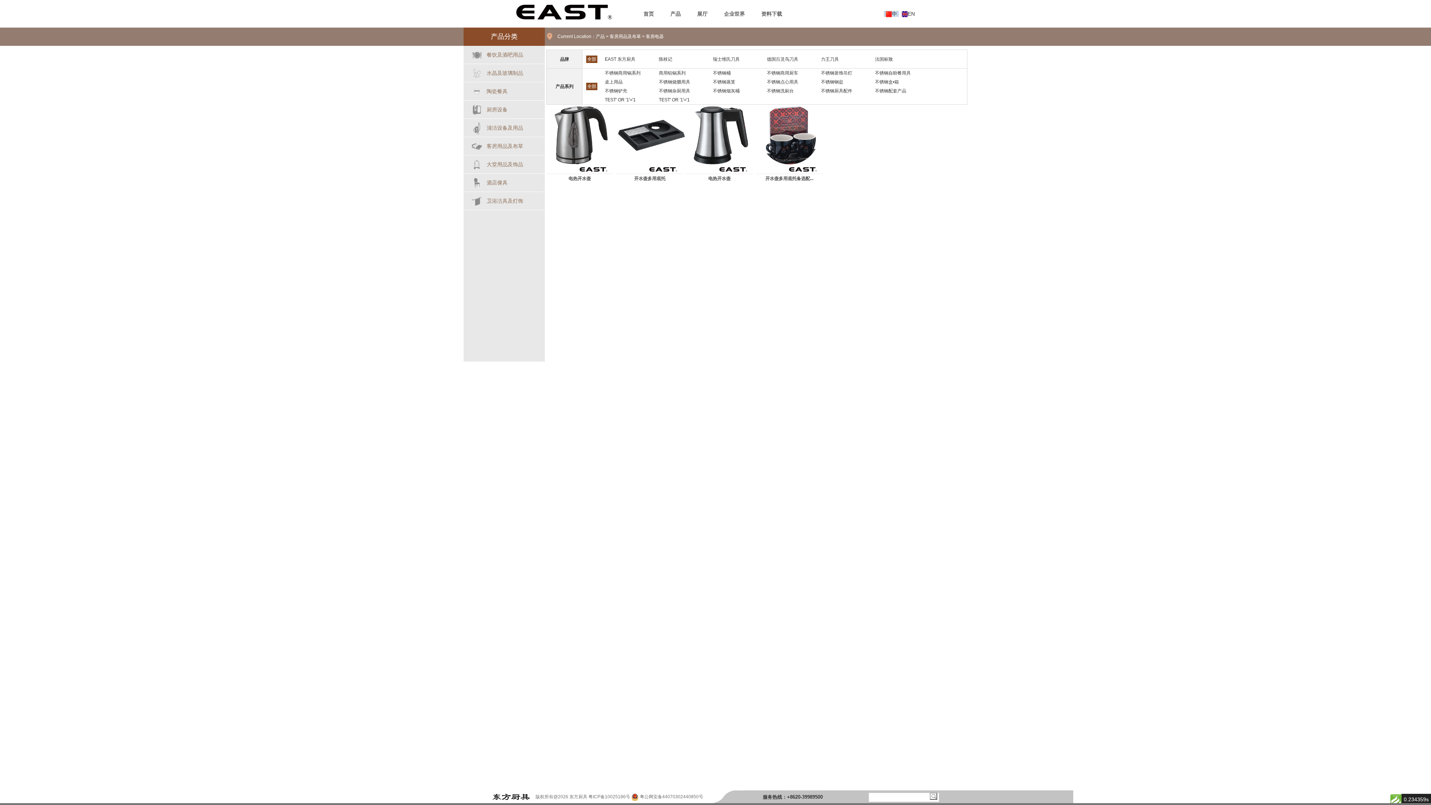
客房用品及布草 (505, 146)
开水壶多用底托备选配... (789, 178)
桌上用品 (614, 82)
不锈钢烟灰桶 (726, 91)
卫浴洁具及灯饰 (505, 201)
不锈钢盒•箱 (887, 82)
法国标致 (884, 59)
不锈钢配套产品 (890, 91)
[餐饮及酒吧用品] (477, 53)
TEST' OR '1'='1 (620, 99)
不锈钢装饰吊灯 (836, 73)
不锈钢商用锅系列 (623, 73)
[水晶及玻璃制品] (477, 71)
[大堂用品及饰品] (477, 163)
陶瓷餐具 (497, 91)
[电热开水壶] (581, 135)
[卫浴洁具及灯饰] (477, 199)
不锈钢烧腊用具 (674, 82)
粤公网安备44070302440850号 (671, 796)
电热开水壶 (580, 178)
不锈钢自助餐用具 (893, 73)
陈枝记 (665, 59)
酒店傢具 (497, 183)
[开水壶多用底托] (651, 135)
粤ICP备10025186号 (609, 796)
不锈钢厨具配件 (836, 91)
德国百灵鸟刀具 (782, 59)
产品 (600, 36)
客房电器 (655, 36)
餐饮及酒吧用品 (505, 55)
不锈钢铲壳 (616, 91)
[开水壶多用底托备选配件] (791, 135)
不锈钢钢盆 (832, 82)
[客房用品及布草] (477, 144)
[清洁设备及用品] (477, 126)
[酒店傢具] (477, 181)
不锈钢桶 (722, 73)
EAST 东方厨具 (620, 59)
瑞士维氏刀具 (726, 59)
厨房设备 (497, 110)
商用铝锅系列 (672, 73)
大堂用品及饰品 (505, 164)
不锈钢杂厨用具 (674, 91)
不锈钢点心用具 (782, 82)
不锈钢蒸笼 (724, 82)
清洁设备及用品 (505, 128)
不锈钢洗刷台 (780, 91)
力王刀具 (830, 59)
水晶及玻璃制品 (505, 73)
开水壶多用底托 (650, 178)
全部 (591, 59)
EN (911, 14)
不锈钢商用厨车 (782, 73)
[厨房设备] (477, 108)
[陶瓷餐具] (477, 90)
